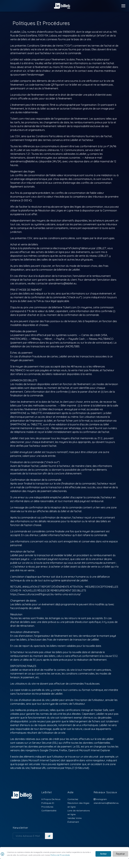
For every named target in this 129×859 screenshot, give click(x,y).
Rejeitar (120, 853)
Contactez (72, 799)
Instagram (101, 799)
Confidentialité (48, 810)
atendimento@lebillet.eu (106, 803)
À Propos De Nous (50, 799)
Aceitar (103, 854)
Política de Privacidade (60, 855)
